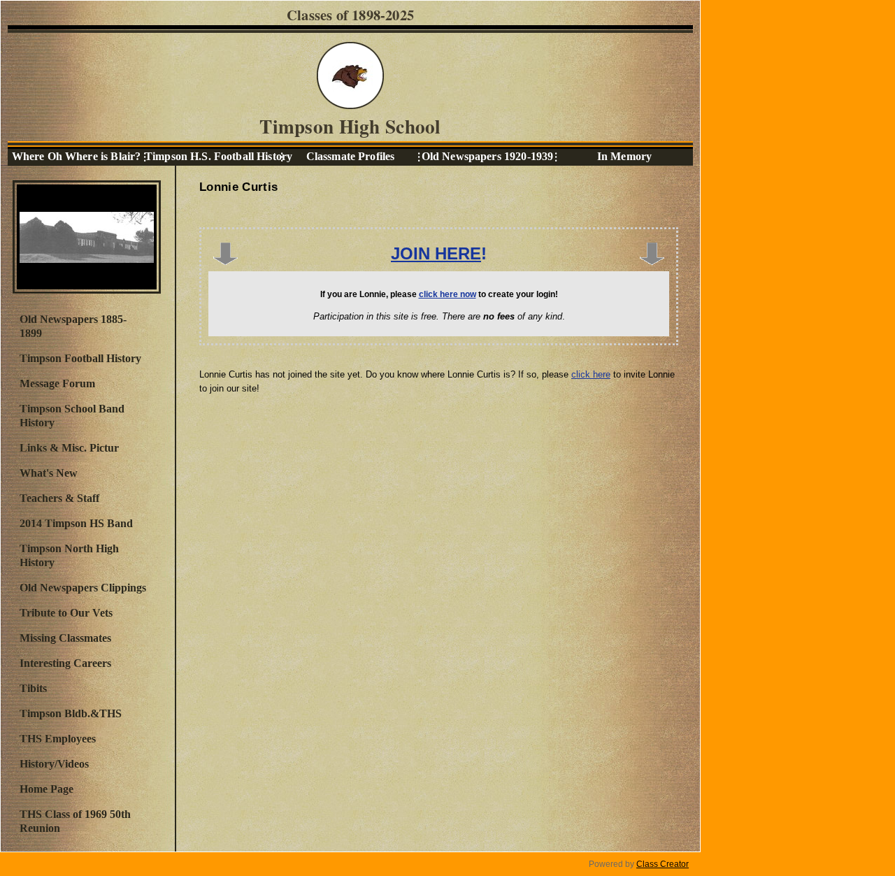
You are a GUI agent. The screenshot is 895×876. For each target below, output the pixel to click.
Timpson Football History (80, 358)
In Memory (624, 156)
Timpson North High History (69, 555)
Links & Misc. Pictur (69, 448)
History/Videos (54, 764)
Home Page (46, 789)
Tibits (33, 688)
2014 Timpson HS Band (76, 523)
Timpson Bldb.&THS (71, 713)
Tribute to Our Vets (66, 613)
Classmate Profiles (350, 156)
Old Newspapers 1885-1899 (73, 326)
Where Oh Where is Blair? (76, 156)
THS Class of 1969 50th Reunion (75, 821)
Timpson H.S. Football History (213, 156)
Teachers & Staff (59, 498)
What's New (49, 473)
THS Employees (58, 739)
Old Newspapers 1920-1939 (487, 156)
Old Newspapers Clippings (83, 588)
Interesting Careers (65, 663)
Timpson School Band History (72, 416)
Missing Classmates (65, 638)
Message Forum (57, 383)
